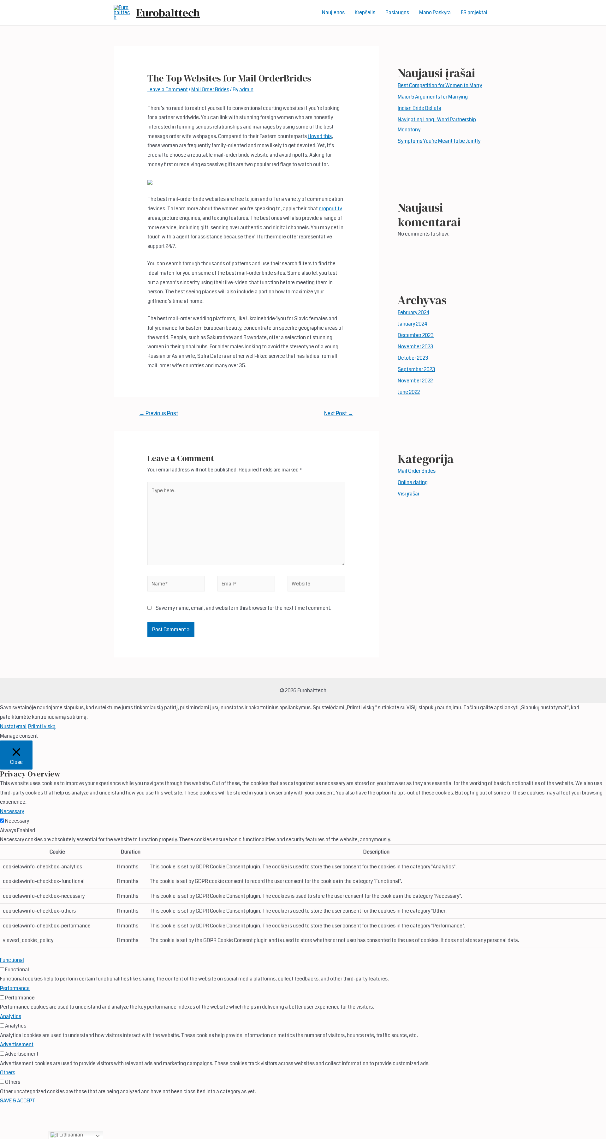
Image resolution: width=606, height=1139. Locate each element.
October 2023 (413, 358)
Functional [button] (12, 960)
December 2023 (416, 335)
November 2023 (415, 346)
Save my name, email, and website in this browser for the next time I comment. (243, 608)
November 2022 (415, 380)
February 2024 (413, 312)
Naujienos (333, 12)
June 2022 (409, 392)
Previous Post (158, 413)
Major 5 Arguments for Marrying (433, 96)
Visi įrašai (408, 493)
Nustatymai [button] (13, 726)
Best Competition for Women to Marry (440, 85)
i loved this (320, 136)
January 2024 (412, 323)
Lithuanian (70, 1134)
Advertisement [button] (16, 1044)
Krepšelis (365, 12)
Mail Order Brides (210, 89)
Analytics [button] (10, 1016)
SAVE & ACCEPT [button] (17, 1100)
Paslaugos (397, 12)
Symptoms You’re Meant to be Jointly (439, 141)
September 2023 (416, 369)
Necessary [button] (12, 811)
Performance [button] (15, 988)
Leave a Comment (167, 89)
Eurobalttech (168, 12)
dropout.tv (330, 208)
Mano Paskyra (435, 12)
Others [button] (7, 1072)
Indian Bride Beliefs (419, 108)
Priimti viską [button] (42, 726)
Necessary (17, 820)
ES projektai (474, 12)
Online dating (413, 482)
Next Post (338, 413)
